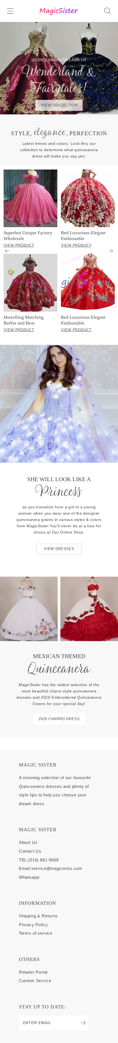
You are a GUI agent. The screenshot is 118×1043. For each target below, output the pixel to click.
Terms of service (35, 933)
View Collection (59, 105)
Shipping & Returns (38, 916)
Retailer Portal (33, 972)
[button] (10, 11)
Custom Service (35, 981)
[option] (30, 251)
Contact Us (30, 851)
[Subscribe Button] (83, 1023)
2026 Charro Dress (59, 719)
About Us (28, 842)
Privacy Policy (33, 925)
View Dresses (59, 549)
